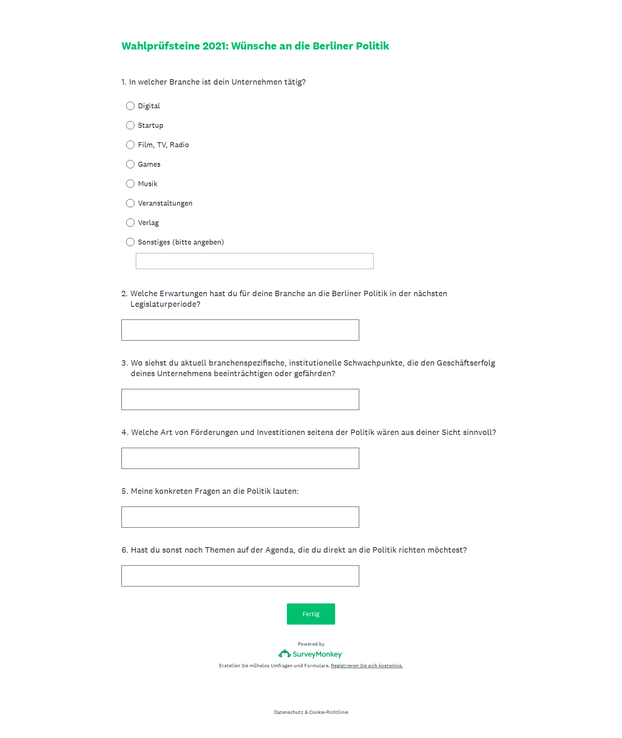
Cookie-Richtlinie (328, 712)
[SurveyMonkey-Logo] (311, 653)
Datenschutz (288, 712)
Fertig (311, 614)
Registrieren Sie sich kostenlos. (367, 665)
